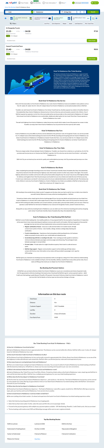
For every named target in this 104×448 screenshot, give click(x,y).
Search (93, 12)
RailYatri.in (30, 367)
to (12, 424)
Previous (5, 18)
